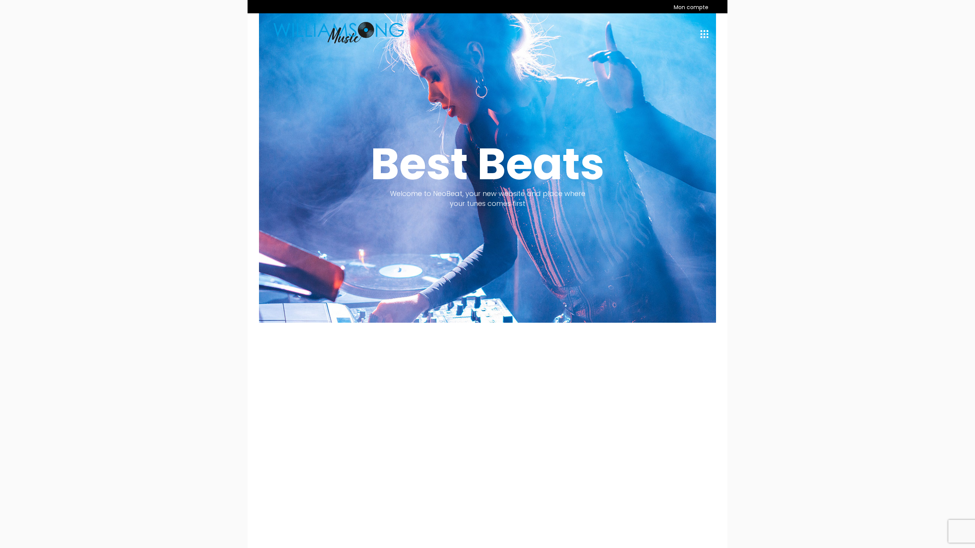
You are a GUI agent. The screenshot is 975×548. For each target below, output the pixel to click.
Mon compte (691, 7)
